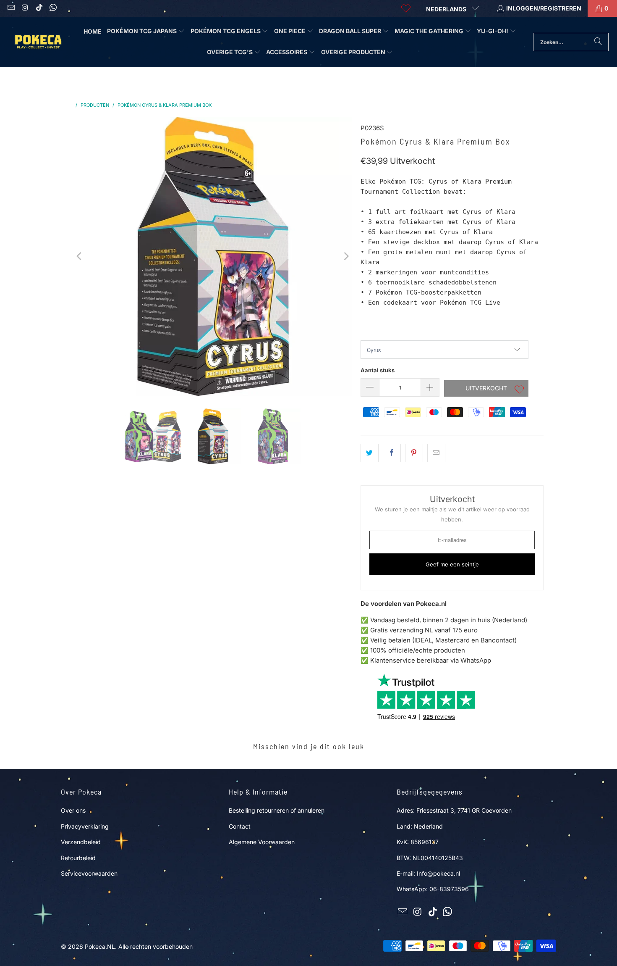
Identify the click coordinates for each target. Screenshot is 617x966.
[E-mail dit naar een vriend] (436, 453)
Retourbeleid (78, 857)
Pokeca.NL (100, 946)
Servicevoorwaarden (89, 873)
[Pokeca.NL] (37, 42)
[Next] (346, 256)
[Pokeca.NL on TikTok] (38, 8)
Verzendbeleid (81, 841)
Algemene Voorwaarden (262, 841)
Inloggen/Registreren (543, 8)
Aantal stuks (378, 370)
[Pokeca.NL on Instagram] (25, 8)
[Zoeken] (598, 42)
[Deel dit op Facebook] (392, 453)
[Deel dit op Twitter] (370, 453)
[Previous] (79, 256)
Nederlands (447, 9)
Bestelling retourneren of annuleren (276, 810)
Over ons (73, 810)
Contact (240, 826)
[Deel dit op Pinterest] (414, 453)
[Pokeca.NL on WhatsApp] (53, 8)
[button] (146, 31)
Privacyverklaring (85, 826)
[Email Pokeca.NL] (10, 8)
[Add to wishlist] (519, 390)
